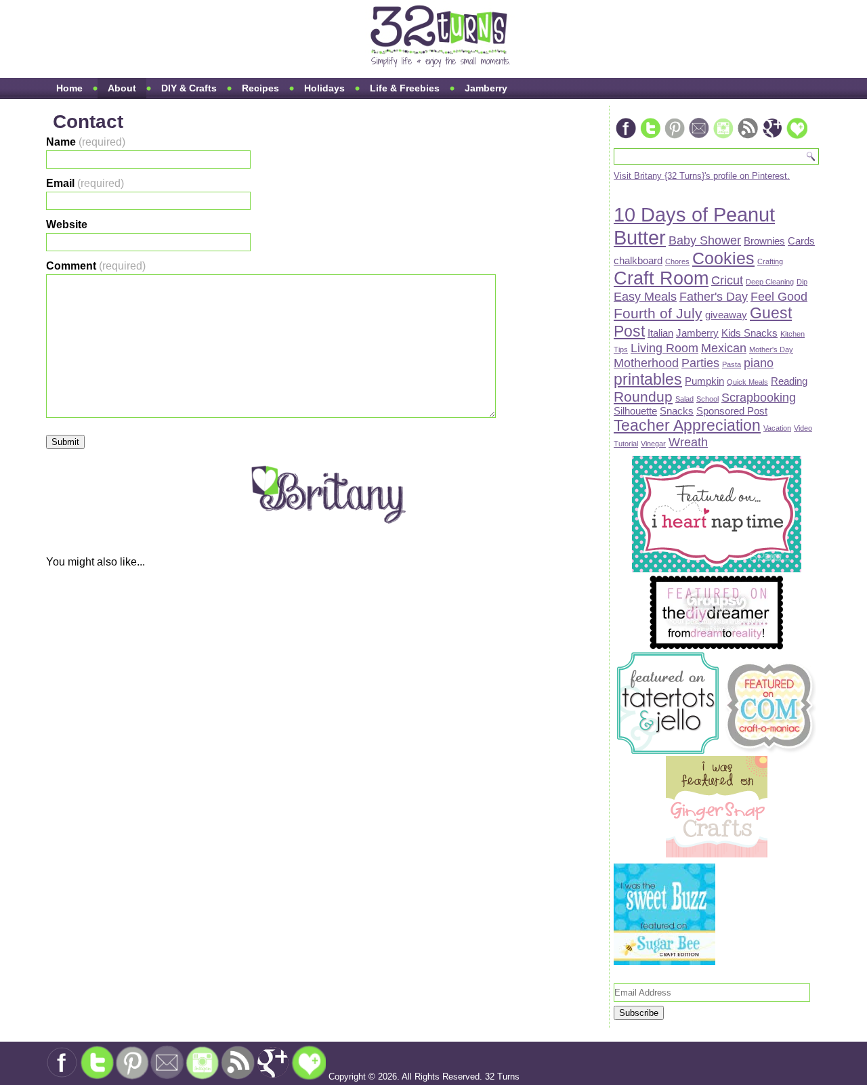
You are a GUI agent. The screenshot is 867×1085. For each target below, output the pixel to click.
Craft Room (661, 278)
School (707, 399)
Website (66, 224)
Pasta (731, 364)
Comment (96, 266)
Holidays (324, 88)
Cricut (727, 280)
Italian (660, 333)
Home (69, 88)
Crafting (770, 261)
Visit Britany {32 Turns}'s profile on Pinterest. (702, 176)
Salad (684, 399)
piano (759, 363)
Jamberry (486, 88)
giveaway (726, 314)
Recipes (260, 88)
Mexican (723, 348)
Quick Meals (747, 382)
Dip (802, 282)
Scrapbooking (758, 397)
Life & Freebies (405, 88)
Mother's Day (771, 349)
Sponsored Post (731, 411)
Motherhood (646, 363)
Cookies (723, 258)
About (122, 88)
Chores (677, 261)
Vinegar (653, 444)
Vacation (777, 428)
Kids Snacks (749, 333)
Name (85, 142)
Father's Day (713, 296)
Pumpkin (704, 381)
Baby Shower (705, 240)
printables (648, 379)
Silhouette (635, 411)
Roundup (643, 396)
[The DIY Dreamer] (716, 647)
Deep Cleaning (770, 282)
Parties (700, 363)
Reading (789, 381)
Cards (801, 241)
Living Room (664, 348)
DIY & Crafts (189, 88)
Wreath (688, 442)
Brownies (764, 241)
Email (85, 183)
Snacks (677, 411)
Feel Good (778, 296)
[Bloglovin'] (796, 137)
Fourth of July (658, 313)
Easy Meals (645, 296)
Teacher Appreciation (687, 425)
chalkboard (638, 260)
